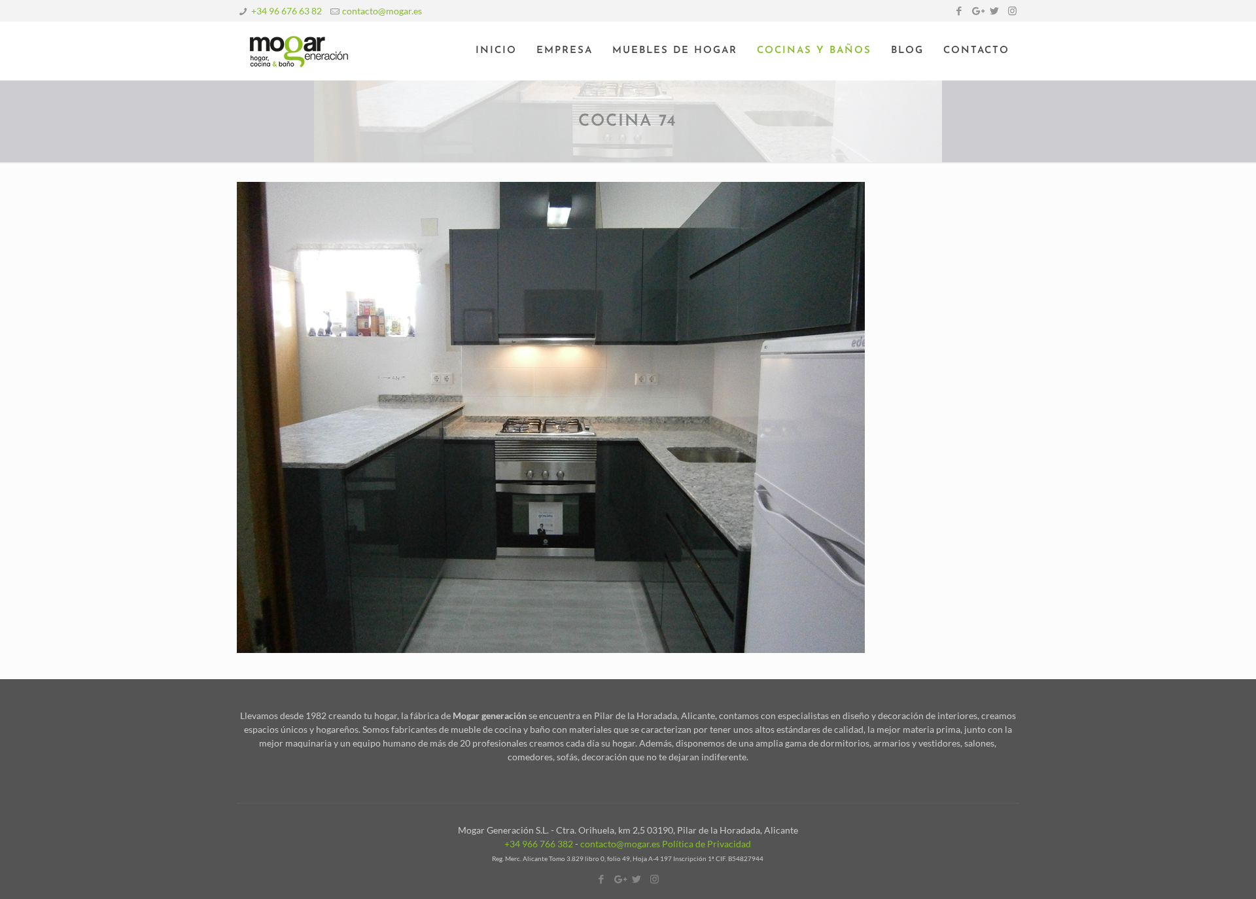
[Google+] (977, 10)
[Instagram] (1012, 10)
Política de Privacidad (706, 843)
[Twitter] (995, 10)
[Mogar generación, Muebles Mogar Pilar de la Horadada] (299, 51)
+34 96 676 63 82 (286, 10)
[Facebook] (959, 10)
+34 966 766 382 (538, 843)
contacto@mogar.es (382, 10)
